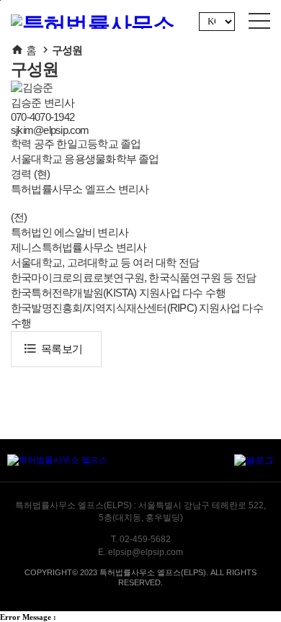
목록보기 (52, 348)
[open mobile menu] (259, 21)
